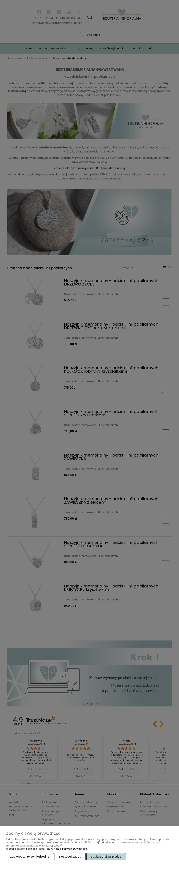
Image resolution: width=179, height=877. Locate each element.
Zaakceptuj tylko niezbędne (29, 857)
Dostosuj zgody (70, 857)
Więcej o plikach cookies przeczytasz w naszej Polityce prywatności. (47, 849)
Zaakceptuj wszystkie (106, 857)
